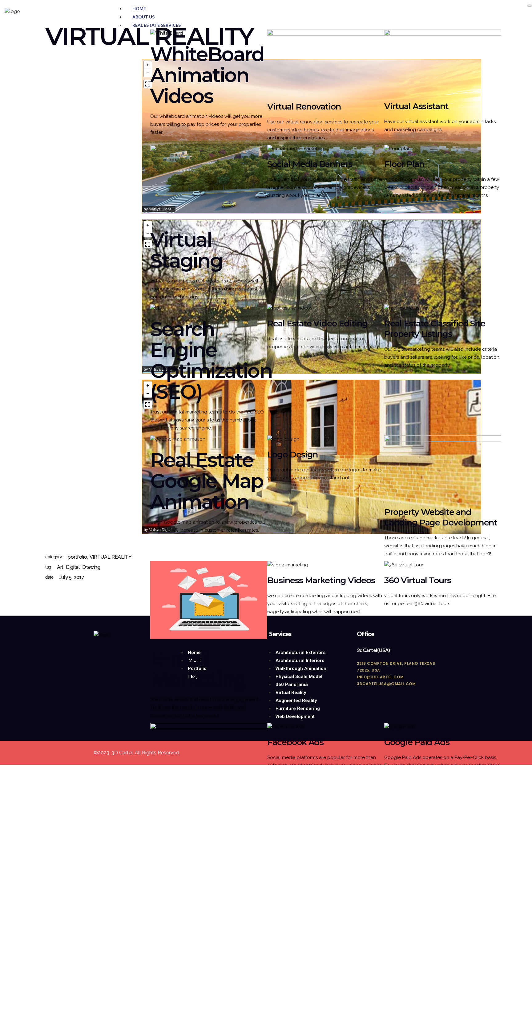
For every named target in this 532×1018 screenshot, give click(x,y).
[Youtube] (117, 659)
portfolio (77, 557)
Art (60, 567)
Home (139, 8)
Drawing (91, 567)
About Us (143, 16)
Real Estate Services (156, 25)
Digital (73, 567)
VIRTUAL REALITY (111, 557)
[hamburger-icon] (529, 5)
